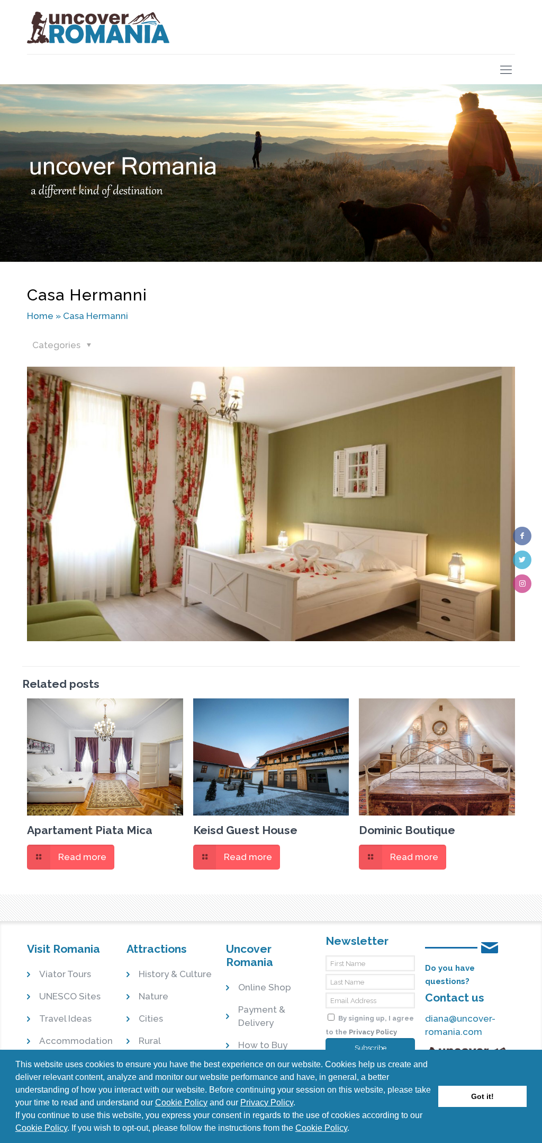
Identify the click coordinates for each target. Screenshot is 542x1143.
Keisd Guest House (245, 830)
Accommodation (76, 1040)
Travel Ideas (65, 1018)
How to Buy (262, 1045)
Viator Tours (65, 974)
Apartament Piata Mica (89, 830)
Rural (150, 1040)
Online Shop (264, 987)
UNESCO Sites (70, 996)
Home (40, 316)
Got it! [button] (482, 1096)
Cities (151, 1018)
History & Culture (175, 974)
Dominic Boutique (407, 830)
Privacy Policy (266, 1102)
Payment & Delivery (261, 1016)
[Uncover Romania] (98, 27)
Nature (153, 996)
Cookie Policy (181, 1102)
